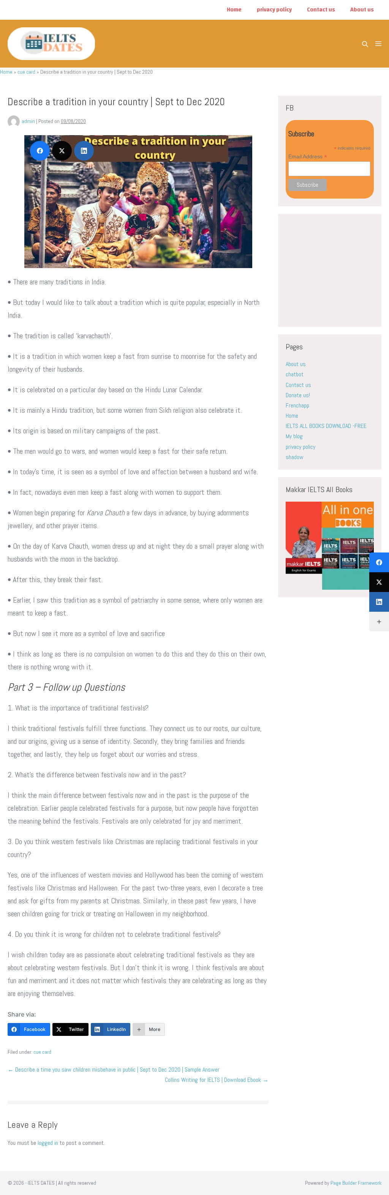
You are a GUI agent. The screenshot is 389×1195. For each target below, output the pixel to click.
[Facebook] (379, 562)
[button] (365, 44)
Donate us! (298, 395)
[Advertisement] (337, 268)
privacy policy (274, 10)
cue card (26, 71)
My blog (294, 436)
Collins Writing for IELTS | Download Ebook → (217, 1080)
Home (234, 10)
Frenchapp (297, 405)
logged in (48, 1143)
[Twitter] (379, 582)
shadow (295, 457)
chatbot (295, 374)
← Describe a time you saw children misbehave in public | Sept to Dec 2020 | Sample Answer (114, 1069)
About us (362, 10)
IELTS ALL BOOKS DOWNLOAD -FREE (326, 426)
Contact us (321, 10)
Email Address (307, 156)
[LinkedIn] (379, 602)
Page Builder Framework (355, 1182)
